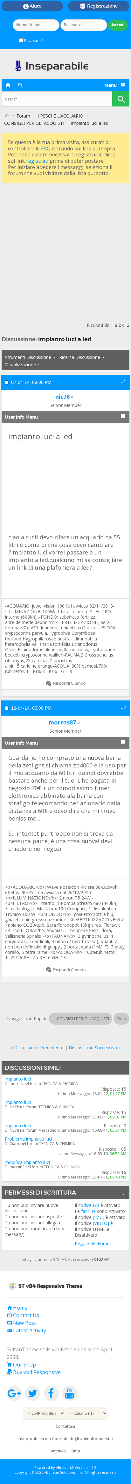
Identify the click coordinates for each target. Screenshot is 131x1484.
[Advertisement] (65, 250)
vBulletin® (65, 1467)
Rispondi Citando (69, 683)
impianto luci (18, 1079)
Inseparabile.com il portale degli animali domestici (65, 1438)
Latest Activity (26, 1330)
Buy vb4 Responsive (34, 1372)
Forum (23, 116)
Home (17, 1307)
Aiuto (32, 6)
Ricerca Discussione (79, 357)
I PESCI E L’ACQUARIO (60, 116)
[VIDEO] (101, 1223)
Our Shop (21, 1364)
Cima (121, 1018)
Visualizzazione (20, 364)
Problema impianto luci (28, 1139)
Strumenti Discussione (28, 357)
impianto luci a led (65, 339)
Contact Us (23, 1315)
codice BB (88, 1205)
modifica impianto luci (27, 1162)
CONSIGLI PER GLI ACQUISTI (34, 123)
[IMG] (98, 1217)
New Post (21, 1322)
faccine (88, 1211)
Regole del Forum (93, 1243)
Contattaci (65, 1426)
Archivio (58, 1451)
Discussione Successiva (93, 1048)
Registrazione (99, 6)
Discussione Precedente (39, 1048)
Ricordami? (33, 40)
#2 (123, 707)
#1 (123, 381)
